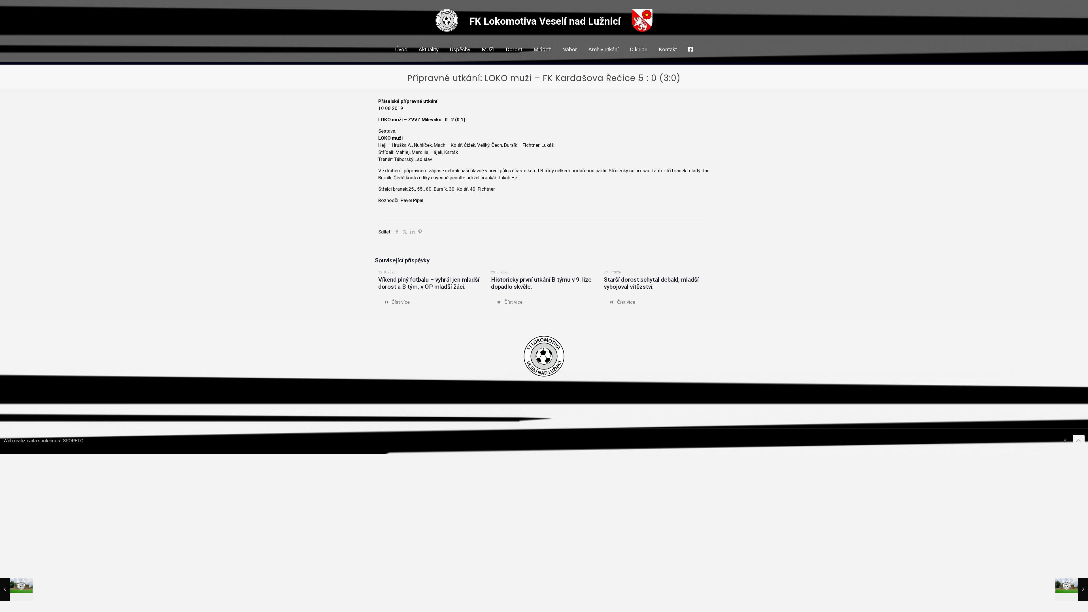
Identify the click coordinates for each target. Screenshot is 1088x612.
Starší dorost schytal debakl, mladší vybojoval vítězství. (651, 283)
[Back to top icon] (1079, 441)
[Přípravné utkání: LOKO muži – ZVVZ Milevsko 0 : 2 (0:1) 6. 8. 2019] (16, 589)
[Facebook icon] (1065, 440)
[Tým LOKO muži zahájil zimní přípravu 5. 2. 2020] (1071, 589)
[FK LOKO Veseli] (446, 30)
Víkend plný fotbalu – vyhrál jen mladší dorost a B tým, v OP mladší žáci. (428, 283)
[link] (488, 59)
